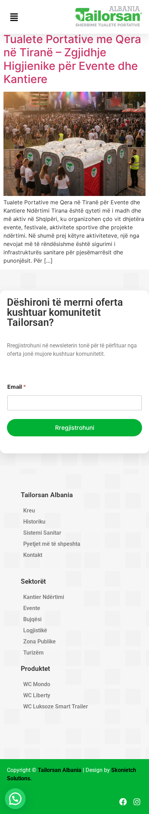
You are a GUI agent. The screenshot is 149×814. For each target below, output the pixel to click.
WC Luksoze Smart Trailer (55, 706)
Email (16, 387)
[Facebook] (123, 802)
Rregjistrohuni (74, 427)
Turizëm (33, 652)
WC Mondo (36, 684)
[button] (15, 798)
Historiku (34, 521)
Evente (31, 608)
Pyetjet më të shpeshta (51, 544)
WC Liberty (36, 695)
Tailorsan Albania (59, 770)
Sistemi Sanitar (42, 532)
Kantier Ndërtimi (43, 597)
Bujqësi (32, 619)
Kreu (29, 510)
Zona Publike (39, 641)
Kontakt (32, 555)
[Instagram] (137, 802)
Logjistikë (35, 630)
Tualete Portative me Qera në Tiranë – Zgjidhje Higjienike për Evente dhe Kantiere (72, 59)
